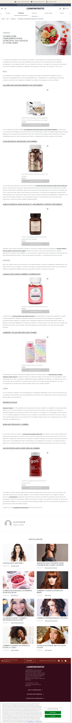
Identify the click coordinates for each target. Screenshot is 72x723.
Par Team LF (14, 595)
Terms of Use (39, 721)
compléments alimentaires (20, 507)
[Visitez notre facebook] (58, 660)
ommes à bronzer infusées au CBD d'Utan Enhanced (51, 185)
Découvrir (34, 13)
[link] (60, 8)
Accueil (3, 18)
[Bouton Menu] (2, 8)
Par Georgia (15, 566)
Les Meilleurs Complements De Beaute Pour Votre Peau (30, 18)
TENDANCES (6, 32)
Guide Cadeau (48, 13)
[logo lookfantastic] (35, 8)
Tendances (21, 13)
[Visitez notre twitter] (62, 660)
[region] (35, 712)
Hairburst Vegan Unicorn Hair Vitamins (32, 365)
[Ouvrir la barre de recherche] (5, 8)
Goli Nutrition (13, 497)
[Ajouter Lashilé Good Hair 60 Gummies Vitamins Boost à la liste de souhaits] (47, 278)
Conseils (8, 13)
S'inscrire (29, 660)
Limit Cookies (53, 712)
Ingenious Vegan (8, 408)
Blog (8, 18)
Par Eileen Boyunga (51, 568)
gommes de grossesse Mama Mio (32, 434)
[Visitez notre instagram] (65, 660)
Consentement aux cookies (31, 683)
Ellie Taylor (19, 522)
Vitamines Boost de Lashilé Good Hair (23, 316)
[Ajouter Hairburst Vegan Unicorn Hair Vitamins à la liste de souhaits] (47, 337)
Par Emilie (48, 595)
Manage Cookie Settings (52, 708)
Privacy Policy (30, 721)
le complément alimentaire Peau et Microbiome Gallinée (40, 129)
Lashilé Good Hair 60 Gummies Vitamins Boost (35, 306)
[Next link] (70, 14)
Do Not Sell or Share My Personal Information (33, 685)
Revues (62, 13)
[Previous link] (1, 14)
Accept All (53, 716)
